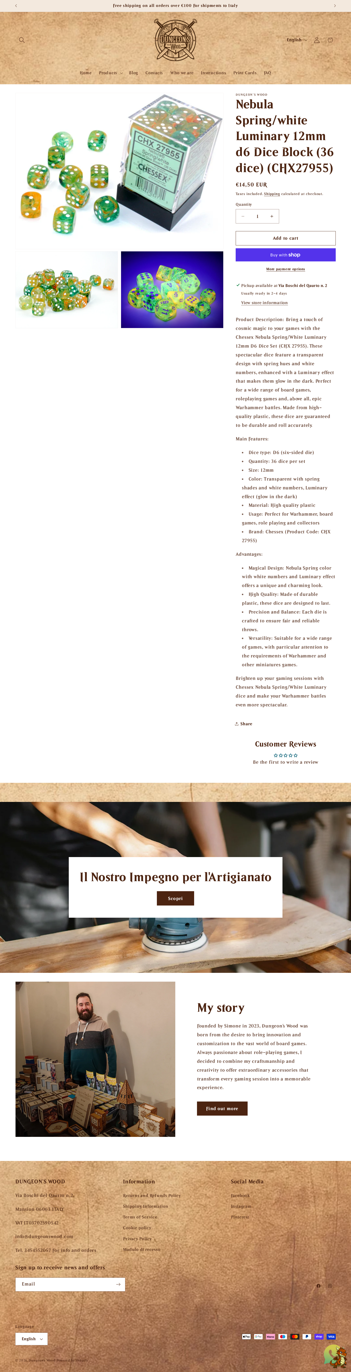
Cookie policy (137, 1227)
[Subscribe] (118, 1284)
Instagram (241, 1206)
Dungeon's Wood (42, 1360)
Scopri (175, 898)
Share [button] (246, 723)
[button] (22, 40)
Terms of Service (140, 1217)
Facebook (240, 1195)
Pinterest (240, 1217)
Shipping (272, 193)
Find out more (222, 1108)
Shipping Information (145, 1206)
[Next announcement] (335, 6)
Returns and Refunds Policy (152, 1195)
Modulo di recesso (141, 1249)
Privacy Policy (137, 1238)
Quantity (244, 204)
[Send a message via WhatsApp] (335, 1356)
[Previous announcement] (16, 6)
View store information (264, 302)
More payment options (285, 269)
